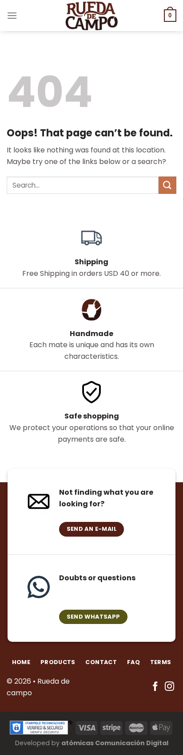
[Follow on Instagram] (169, 687)
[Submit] (167, 185)
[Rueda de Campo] (91, 15)
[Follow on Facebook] (155, 687)
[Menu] (12, 15)
